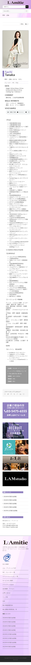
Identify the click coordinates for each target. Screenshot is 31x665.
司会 (10, 373)
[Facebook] (5, 394)
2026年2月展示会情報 (10, 503)
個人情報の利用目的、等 (10, 609)
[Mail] (23, 394)
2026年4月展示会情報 (10, 496)
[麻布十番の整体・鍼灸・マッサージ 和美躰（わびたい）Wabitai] (15, 456)
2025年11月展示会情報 (9, 638)
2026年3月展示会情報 (10, 500)
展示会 (20, 373)
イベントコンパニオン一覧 (10, 576)
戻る (22, 24)
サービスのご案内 (8, 580)
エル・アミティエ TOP (9, 568)
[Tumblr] (14, 394)
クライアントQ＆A (8, 584)
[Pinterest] (11, 394)
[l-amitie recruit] (15, 423)
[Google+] (17, 394)
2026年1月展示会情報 (10, 507)
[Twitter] (8, 394)
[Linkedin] (20, 394)
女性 (14, 378)
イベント (20, 368)
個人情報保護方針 (8, 605)
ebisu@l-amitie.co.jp (12, 525)
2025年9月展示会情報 (9, 646)
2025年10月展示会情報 (9, 642)
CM (14, 368)
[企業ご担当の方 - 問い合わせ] (15, 403)
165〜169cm (16, 376)
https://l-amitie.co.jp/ (12, 527)
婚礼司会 (14, 373)
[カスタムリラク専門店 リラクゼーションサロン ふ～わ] (15, 441)
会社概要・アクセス (8, 588)
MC (16, 368)
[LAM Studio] (15, 472)
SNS (4, 601)
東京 (14, 381)
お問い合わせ (6, 593)
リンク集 (5, 597)
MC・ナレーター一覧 (9, 572)
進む (26, 24)
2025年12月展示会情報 (10, 510)
